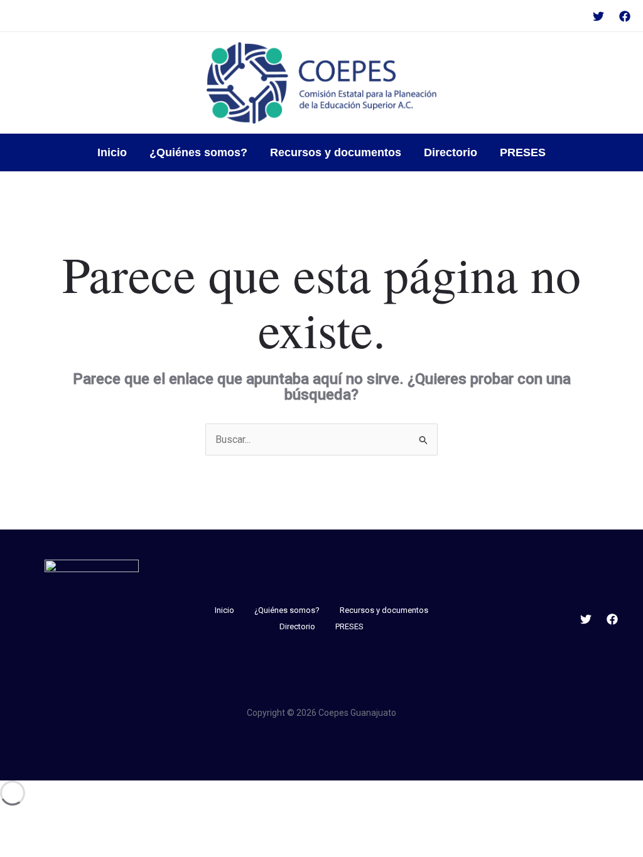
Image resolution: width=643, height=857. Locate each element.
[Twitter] (598, 16)
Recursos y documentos (335, 152)
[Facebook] (624, 16)
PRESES (523, 152)
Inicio (112, 152)
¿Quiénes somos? (198, 152)
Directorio (450, 152)
